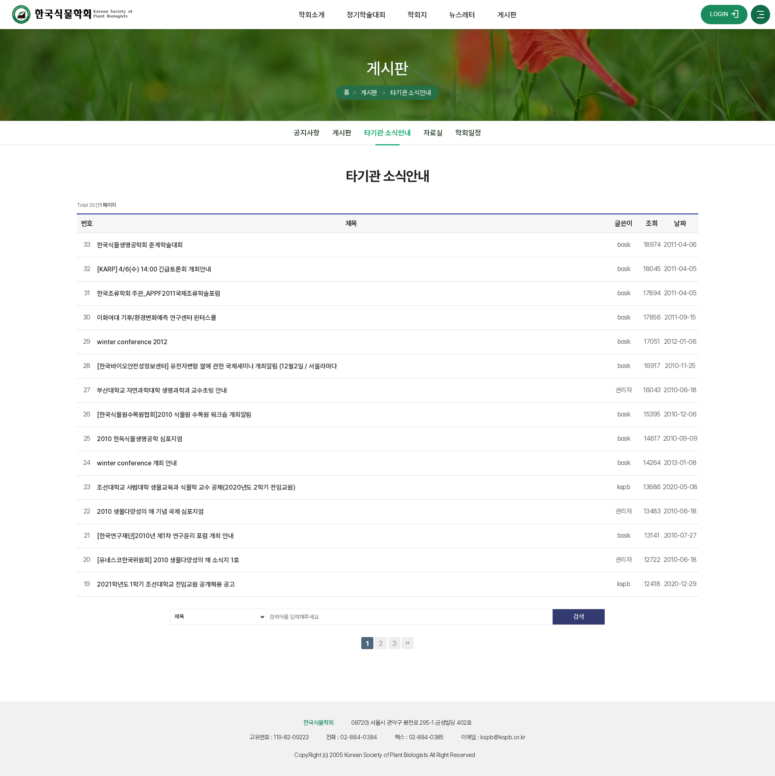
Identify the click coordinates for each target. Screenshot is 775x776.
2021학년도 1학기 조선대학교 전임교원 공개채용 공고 (166, 584)
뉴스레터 (462, 15)
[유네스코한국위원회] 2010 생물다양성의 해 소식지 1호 (168, 560)
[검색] (579, 617)
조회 (652, 223)
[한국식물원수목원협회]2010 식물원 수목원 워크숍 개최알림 (174, 414)
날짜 (680, 223)
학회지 (417, 15)
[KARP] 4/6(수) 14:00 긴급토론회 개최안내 (154, 269)
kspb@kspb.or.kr (503, 737)
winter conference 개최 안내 (137, 463)
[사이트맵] (760, 14)
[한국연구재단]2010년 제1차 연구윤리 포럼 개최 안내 (165, 536)
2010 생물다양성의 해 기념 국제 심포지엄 (150, 511)
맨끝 (408, 643)
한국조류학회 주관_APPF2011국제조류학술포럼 (158, 293)
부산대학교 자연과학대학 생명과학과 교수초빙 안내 (162, 390)
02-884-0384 (358, 737)
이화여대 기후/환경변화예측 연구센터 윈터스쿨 (156, 318)
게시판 (507, 15)
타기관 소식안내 (410, 93)
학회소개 (312, 15)
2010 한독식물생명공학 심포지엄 (139, 439)
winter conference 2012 (132, 342)
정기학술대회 (366, 15)
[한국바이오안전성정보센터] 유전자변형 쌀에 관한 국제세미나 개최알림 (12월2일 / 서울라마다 (217, 366)
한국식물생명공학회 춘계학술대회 (140, 245)
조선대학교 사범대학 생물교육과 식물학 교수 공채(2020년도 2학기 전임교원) (196, 487)
